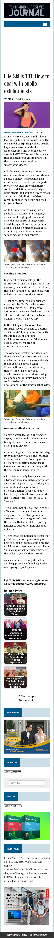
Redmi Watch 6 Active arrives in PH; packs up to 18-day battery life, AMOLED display (27, 861)
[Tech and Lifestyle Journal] (27, 10)
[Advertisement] (27, 47)
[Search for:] (27, 782)
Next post (24, 700)
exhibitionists (23, 99)
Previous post (29, 696)
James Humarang (23, 132)
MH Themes (42, 935)
